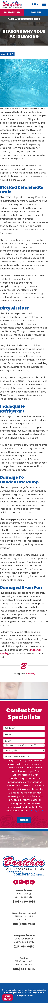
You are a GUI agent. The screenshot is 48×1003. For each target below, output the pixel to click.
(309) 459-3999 (24, 902)
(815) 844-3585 (24, 969)
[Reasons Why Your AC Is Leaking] (24, 82)
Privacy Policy (36, 810)
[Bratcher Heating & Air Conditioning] (12, 4)
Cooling (30, 673)
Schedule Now (12, 12)
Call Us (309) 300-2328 (25, 19)
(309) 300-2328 (24, 924)
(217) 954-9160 (24, 947)
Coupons (36, 12)
